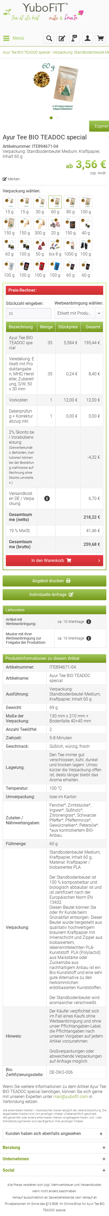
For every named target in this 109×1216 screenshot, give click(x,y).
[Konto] (87, 38)
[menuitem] (13, 38)
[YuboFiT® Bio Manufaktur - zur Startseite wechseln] (43, 16)
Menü (18, 38)
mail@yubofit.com (70, 1096)
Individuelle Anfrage (48, 594)
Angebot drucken (48, 580)
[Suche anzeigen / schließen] (48, 38)
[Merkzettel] (61, 38)
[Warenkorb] (100, 38)
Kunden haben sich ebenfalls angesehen (43, 1133)
